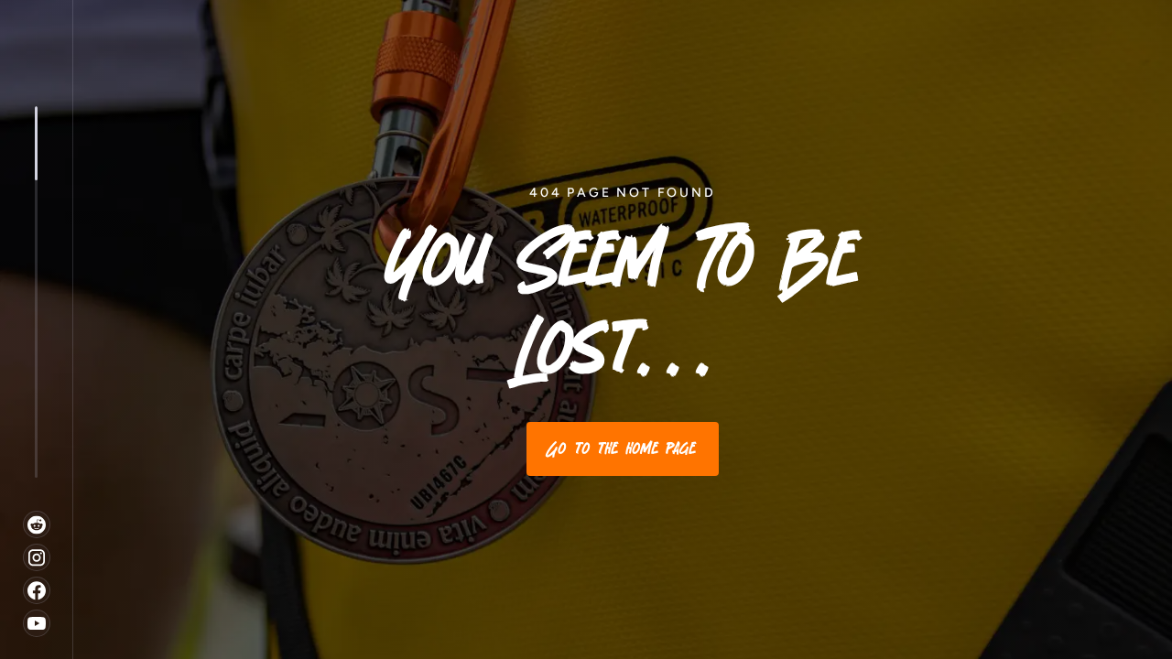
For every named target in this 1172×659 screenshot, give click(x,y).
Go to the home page (622, 448)
